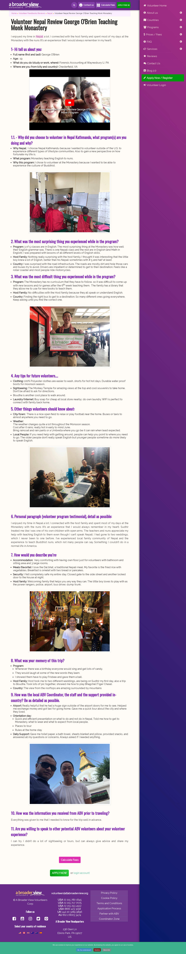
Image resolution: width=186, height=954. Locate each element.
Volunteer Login (156, 85)
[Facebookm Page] (38, 919)
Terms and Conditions (109, 903)
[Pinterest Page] (46, 919)
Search (74, 5)
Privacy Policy (109, 892)
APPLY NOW (59, 872)
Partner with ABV (109, 913)
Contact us (89, 5)
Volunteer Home (157, 5)
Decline (97, 950)
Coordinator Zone (109, 918)
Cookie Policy (109, 898)
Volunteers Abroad (25, 5)
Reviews (152, 56)
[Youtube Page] (22, 919)
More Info (107, 950)
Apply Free (123, 5)
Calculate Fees (108, 5)
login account (82, 872)
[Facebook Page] (14, 919)
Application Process (109, 908)
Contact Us (153, 63)
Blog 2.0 (151, 70)
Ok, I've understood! (84, 950)
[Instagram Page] (30, 919)
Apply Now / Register (160, 77)
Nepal (39, 36)
